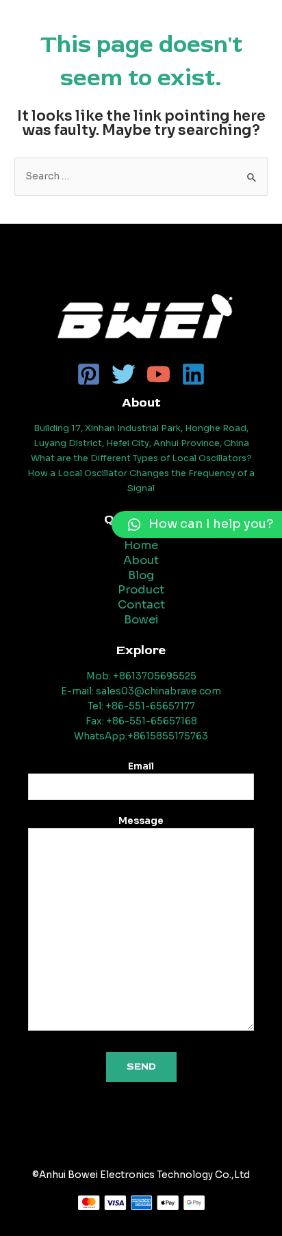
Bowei (141, 620)
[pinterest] (89, 374)
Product (141, 590)
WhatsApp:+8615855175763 (141, 736)
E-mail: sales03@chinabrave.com (141, 691)
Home (141, 545)
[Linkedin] (193, 374)
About (141, 560)
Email (141, 766)
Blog (141, 575)
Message (141, 821)
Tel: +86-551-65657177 (141, 706)
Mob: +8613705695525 (141, 676)
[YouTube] (158, 374)
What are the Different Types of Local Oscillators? (141, 458)
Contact (141, 605)
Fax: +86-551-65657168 (141, 721)
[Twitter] (124, 374)
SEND (141, 1066)
